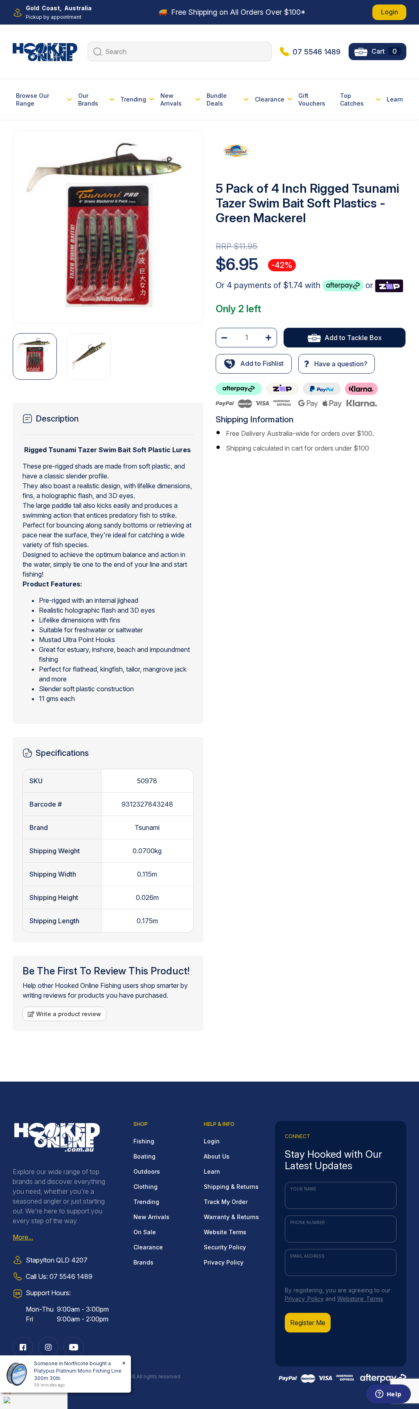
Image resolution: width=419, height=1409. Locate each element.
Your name (303, 1188)
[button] (254, 364)
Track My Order (226, 1201)
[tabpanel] (108, 582)
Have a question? (340, 364)
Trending (146, 1201)
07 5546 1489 (316, 51)
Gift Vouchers (311, 99)
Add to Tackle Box (353, 338)
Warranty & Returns (231, 1216)
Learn (395, 99)
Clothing (145, 1186)
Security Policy (225, 1247)
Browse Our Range (32, 99)
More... (23, 1237)
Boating (144, 1156)
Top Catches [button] (352, 99)
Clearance (148, 1247)
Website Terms (225, 1232)
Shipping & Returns (231, 1186)
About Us (217, 1156)
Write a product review (67, 1013)
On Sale (144, 1232)
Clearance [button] (269, 99)
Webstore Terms (360, 1298)
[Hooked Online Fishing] (45, 51)
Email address (307, 1255)
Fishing (143, 1141)
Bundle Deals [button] (217, 99)
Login (389, 12)
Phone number (307, 1222)
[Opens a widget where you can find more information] (388, 1394)
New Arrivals (151, 1216)
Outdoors (146, 1171)
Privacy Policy (223, 1262)
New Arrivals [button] (171, 99)
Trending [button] (133, 99)
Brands (143, 1262)
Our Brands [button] (88, 99)
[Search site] (96, 51)
